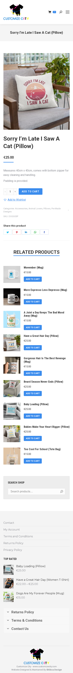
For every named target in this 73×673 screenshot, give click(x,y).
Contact (8, 522)
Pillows (46, 208)
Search (61, 491)
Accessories (21, 208)
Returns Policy (13, 543)
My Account (11, 529)
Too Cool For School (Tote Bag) (42, 449)
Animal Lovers (35, 208)
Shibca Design (54, 669)
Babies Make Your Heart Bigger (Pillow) (47, 426)
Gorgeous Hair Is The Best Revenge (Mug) (45, 360)
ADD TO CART (30, 191)
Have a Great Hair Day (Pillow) (41, 336)
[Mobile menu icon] (68, 12)
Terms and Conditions (18, 536)
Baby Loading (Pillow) (36, 404)
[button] (14, 200)
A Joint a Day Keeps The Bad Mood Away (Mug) (44, 314)
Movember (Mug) (33, 267)
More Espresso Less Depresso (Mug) (45, 290)
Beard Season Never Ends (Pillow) (43, 381)
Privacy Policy (12, 550)
